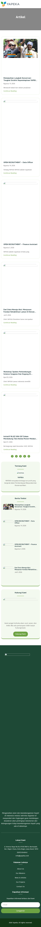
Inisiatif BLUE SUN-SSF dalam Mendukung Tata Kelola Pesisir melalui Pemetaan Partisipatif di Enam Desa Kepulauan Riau (19, 437)
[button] (38, 4)
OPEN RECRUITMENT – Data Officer (18, 162)
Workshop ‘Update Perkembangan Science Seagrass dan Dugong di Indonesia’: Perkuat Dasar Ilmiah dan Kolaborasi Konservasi (18, 373)
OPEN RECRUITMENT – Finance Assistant (20, 244)
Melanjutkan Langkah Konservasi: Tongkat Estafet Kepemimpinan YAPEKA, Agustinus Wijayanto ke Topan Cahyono (20, 79)
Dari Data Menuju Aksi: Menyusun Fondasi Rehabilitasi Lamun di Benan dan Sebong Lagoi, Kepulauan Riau (18, 310)
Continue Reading (10, 91)
